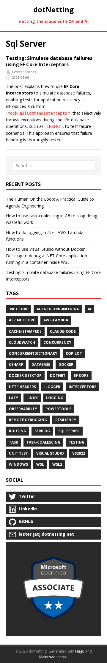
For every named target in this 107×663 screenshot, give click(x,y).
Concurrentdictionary (33, 353)
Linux (32, 397)
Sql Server (69, 430)
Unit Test (18, 453)
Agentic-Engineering (58, 309)
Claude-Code (63, 331)
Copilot (74, 353)
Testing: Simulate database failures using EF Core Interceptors (49, 61)
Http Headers (22, 386)
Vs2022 (78, 453)
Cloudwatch (22, 342)
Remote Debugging (28, 419)
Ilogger (52, 386)
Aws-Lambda (55, 320)
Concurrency (57, 342)
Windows (18, 464)
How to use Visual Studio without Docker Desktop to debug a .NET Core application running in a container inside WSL (46, 255)
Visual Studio (50, 453)
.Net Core (18, 309)
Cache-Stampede (25, 331)
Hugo (79, 651)
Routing (17, 430)
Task (13, 442)
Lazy (13, 397)
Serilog (42, 430)
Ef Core (81, 375)
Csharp (16, 364)
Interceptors (82, 386)
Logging (54, 397)
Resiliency (65, 419)
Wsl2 (57, 464)
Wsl (40, 464)
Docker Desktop (25, 375)
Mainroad (47, 656)
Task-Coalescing (43, 442)
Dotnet (57, 375)
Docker (66, 364)
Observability (23, 408)
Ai (89, 309)
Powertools (58, 408)
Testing (76, 442)
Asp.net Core (22, 320)
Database (41, 364)
